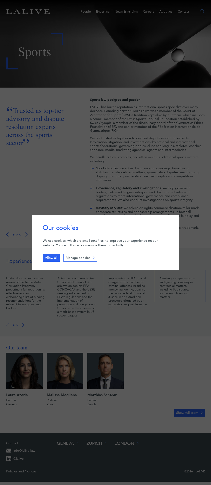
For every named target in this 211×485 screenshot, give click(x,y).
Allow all (51, 257)
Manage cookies (78, 257)
